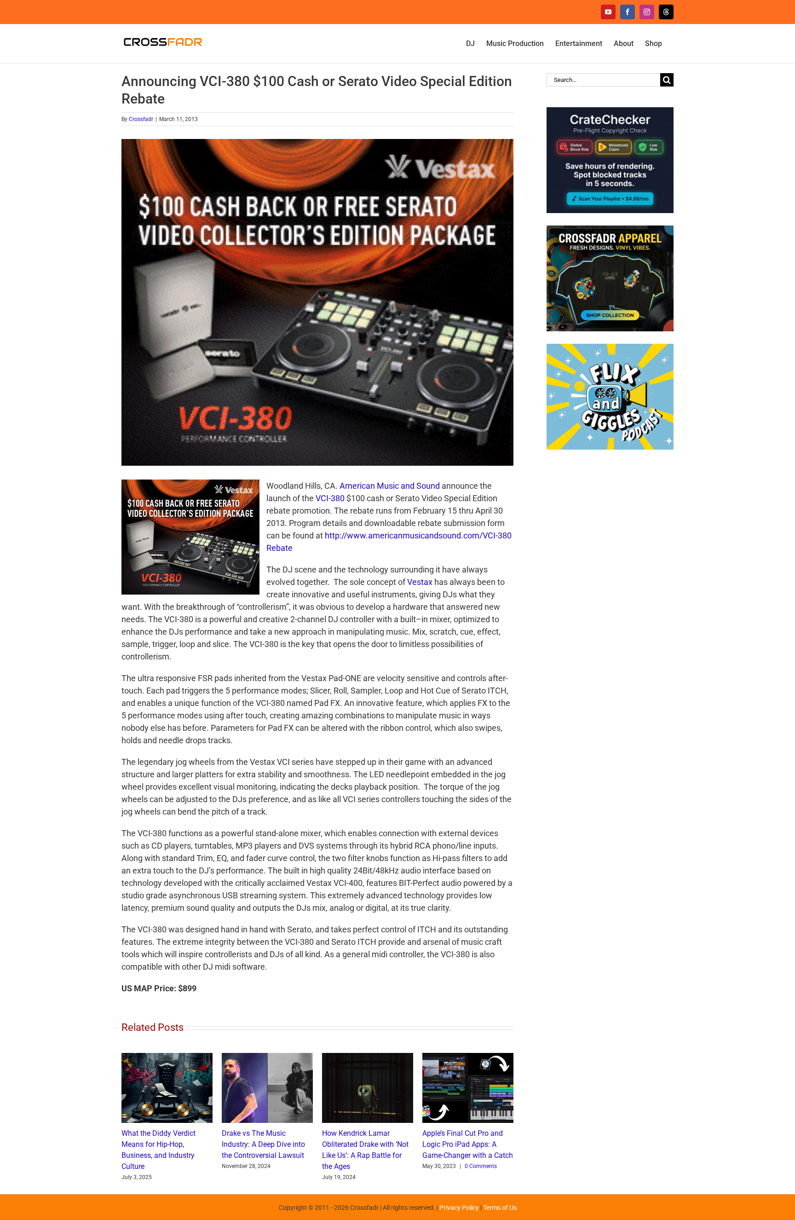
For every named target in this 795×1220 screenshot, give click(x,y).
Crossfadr (141, 119)
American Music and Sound (390, 486)
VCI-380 (330, 498)
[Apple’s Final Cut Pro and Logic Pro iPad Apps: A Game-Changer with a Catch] (467, 1058)
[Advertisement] (610, 608)
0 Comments (481, 1166)
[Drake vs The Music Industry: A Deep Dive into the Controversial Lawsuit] (267, 1058)
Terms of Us (500, 1207)
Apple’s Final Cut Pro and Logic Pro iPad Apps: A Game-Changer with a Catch (467, 1144)
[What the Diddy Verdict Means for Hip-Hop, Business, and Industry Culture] (167, 1058)
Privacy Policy (459, 1207)
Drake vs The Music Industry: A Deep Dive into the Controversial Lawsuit (263, 1144)
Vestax (419, 582)
